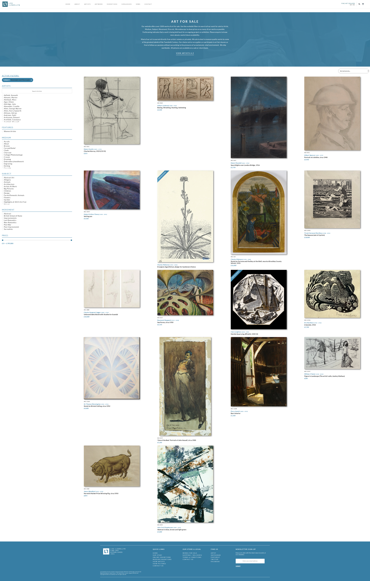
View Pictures (159, 563)
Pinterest (215, 557)
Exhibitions (112, 4)
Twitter (214, 559)
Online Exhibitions (162, 557)
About (77, 4)
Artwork (99, 4)
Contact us (158, 566)
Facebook (215, 561)
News (138, 4)
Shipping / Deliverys (192, 555)
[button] (359, 4)
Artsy (213, 553)
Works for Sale (190, 553)
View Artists (159, 561)
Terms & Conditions (192, 557)
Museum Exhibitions (162, 559)
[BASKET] (363, 4)
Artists (87, 4)
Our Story (157, 555)
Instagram (216, 555)
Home (68, 4)
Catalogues (127, 4)
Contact (148, 4)
